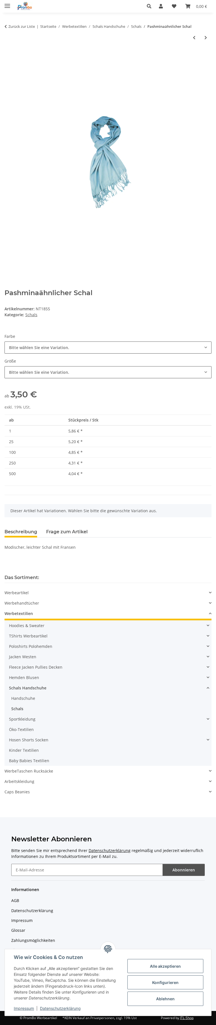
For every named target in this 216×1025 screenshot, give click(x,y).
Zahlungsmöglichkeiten (33, 940)
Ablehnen (165, 998)
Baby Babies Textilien (29, 760)
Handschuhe (23, 698)
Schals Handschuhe (27, 688)
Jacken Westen (22, 656)
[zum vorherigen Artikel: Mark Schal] (194, 37)
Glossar (18, 930)
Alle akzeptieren (165, 966)
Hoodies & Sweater (26, 625)
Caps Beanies (17, 791)
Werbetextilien (18, 613)
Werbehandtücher (21, 603)
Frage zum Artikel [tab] (67, 531)
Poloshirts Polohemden (30, 646)
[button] (150, 6)
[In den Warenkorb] (9, 56)
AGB (15, 900)
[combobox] (108, 347)
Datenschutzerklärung (60, 1008)
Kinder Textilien (24, 750)
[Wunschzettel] (174, 6)
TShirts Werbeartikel (28, 636)
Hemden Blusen (24, 677)
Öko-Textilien (21, 729)
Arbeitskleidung (19, 781)
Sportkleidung (22, 719)
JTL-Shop (187, 1017)
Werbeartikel (16, 592)
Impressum (24, 1008)
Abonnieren (183, 870)
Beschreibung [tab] (20, 531)
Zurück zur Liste (21, 26)
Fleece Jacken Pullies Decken (35, 667)
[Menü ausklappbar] (7, 3)
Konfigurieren (165, 982)
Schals (31, 314)
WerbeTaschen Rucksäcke (28, 771)
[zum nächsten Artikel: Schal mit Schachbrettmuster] (206, 37)
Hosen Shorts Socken (28, 739)
